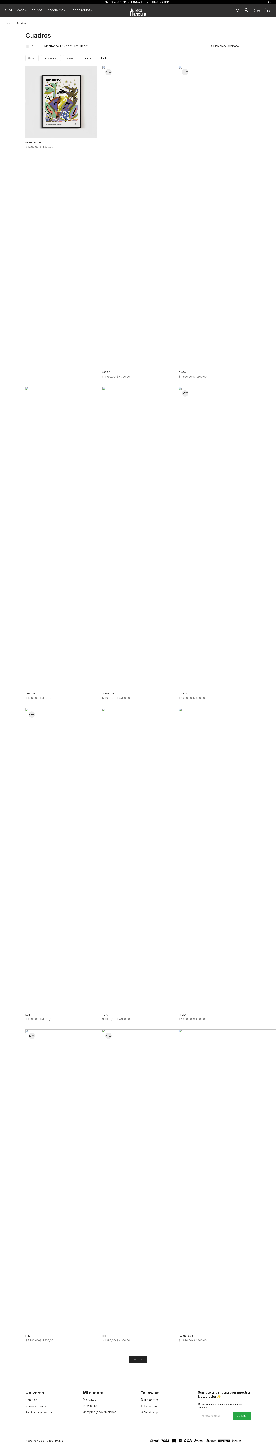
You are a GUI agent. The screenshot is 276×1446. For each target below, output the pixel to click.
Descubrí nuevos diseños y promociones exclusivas (220, 1405)
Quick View (91, 79)
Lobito (29, 1336)
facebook (150, 1406)
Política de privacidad (39, 1412)
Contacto (31, 1399)
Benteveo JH (33, 142)
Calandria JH (186, 1336)
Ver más (138, 1359)
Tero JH (30, 693)
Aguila (182, 1014)
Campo (106, 372)
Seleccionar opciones (94, 144)
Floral (183, 372)
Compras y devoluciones (99, 1412)
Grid (27, 46)
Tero (105, 1014)
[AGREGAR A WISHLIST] (91, 72)
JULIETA (183, 693)
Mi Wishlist (90, 1405)
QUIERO (242, 1415)
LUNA (28, 1014)
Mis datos (89, 1399)
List (33, 46)
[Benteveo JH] (61, 102)
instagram (151, 1399)
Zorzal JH (108, 693)
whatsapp (151, 1412)
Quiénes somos (35, 1406)
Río (104, 1336)
